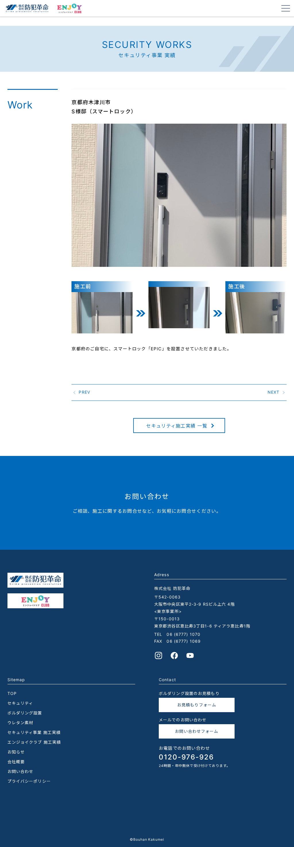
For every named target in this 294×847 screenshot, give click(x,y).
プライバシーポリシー (29, 781)
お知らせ (16, 751)
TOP (12, 693)
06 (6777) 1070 (183, 634)
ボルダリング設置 (24, 712)
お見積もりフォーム (196, 704)
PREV (84, 392)
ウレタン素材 (20, 722)
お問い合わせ (20, 771)
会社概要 (16, 761)
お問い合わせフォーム (196, 731)
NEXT (273, 392)
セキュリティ (20, 703)
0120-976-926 (186, 757)
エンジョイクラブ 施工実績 (34, 742)
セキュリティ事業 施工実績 (34, 732)
